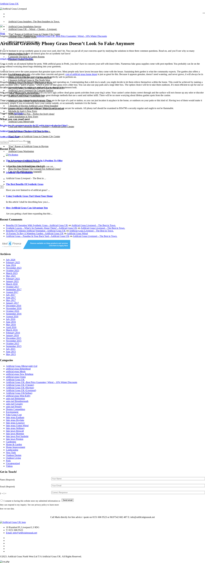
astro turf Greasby (14, 404)
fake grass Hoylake (15, 420)
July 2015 (10, 349)
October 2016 (12, 311)
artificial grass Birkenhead (18, 368)
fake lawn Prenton (14, 439)
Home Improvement (15, 447)
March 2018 (12, 284)
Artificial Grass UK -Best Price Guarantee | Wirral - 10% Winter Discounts (71, 36)
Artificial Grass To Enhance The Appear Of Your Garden (24, 131)
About (11, 49)
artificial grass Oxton (16, 377)
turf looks (18, 113)
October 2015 (12, 343)
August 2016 (12, 316)
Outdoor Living (13, 458)
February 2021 (13, 278)
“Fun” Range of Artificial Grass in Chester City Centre (34, 136)
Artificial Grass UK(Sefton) (19, 393)
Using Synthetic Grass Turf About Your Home (29, 196)
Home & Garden (14, 444)
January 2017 (12, 303)
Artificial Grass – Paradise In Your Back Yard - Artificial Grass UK (37, 236)
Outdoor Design (13, 455)
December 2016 (13, 305)
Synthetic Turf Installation (19, 172)
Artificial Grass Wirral (77, 233)
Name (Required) (7, 479)
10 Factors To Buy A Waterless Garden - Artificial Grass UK (34, 233)
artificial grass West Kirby (18, 396)
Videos (9, 466)
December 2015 (13, 338)
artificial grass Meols (16, 371)
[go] (29, 143)
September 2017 (13, 289)
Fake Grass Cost (14, 414)
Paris (8, 460)
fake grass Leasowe (15, 423)
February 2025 (13, 262)
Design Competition (15, 409)
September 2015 (13, 346)
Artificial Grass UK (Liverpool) (21, 390)
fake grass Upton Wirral (17, 425)
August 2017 (12, 292)
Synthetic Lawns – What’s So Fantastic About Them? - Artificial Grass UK (41, 228)
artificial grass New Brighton (19, 374)
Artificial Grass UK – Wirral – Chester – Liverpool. (32, 29)
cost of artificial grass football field (16, 58)
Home (11, 14)
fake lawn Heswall (15, 431)
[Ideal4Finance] (35, 248)
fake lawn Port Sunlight (17, 436)
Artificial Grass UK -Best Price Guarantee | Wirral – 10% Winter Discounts (41, 382)
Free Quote (13, 181)
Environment (12, 412)
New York (11, 452)
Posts (10, 16)
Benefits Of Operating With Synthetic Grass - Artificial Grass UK (37, 225)
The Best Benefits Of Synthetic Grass (24, 184)
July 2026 (10, 259)
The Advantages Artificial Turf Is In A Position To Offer (34, 160)
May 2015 (11, 354)
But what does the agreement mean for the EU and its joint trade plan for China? (34, 125)
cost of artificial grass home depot (81, 74)
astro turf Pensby (14, 406)
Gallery (11, 69)
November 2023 (13, 268)
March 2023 (12, 273)
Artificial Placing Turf (9, 137)
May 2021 (11, 276)
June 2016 (11, 322)
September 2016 (13, 314)
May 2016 (11, 324)
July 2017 (10, 295)
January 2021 (12, 281)
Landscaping (12, 450)
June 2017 (11, 297)
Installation (13, 156)
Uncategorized (13, 463)
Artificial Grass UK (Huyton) (20, 387)
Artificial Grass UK (9, 3)
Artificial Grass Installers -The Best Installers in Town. (34, 21)
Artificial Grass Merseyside (21, 121)
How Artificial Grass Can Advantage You (27, 207)
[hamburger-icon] (204, 13)
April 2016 (11, 327)
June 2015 (11, 351)
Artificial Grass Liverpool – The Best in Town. (93, 225)
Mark (2, 33)
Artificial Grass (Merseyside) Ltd (21, 366)
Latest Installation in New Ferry (23, 116)
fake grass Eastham (15, 417)
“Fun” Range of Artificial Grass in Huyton (28, 146)
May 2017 (11, 300)
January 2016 (12, 335)
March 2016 (12, 330)
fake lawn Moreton (15, 433)
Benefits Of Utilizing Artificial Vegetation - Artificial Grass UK (36, 230)
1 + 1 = (3, 493)
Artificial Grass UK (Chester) (20, 385)
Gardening (11, 441)
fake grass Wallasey (15, 428)
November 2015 (13, 341)
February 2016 (13, 332)
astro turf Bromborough (17, 401)
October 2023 (12, 270)
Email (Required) (7, 486)
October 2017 (12, 286)
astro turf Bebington (15, 398)
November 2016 (13, 308)
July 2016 (10, 319)
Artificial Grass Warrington (21, 151)
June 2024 (11, 265)
